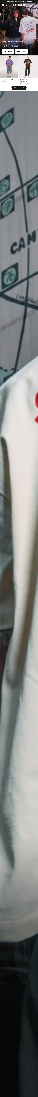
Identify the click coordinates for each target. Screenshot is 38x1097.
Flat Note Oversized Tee (7, 80)
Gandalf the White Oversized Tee (24, 80)
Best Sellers (8, 51)
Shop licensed (19, 88)
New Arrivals (21, 51)
